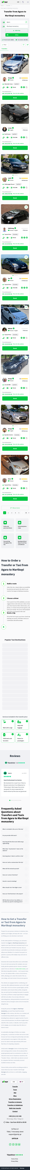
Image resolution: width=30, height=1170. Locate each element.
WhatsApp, (10, 1119)
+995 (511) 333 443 (15, 1116)
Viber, (15, 1119)
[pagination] (1, 512)
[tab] (15, 829)
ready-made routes (20, 969)
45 (26, 513)
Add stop (17, 30)
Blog (15, 1096)
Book (15, 98)
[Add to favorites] (26, 57)
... (22, 513)
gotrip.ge (15, 1138)
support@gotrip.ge (15, 1134)
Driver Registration (15, 1099)
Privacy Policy (14, 1161)
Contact (15, 1111)
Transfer (8, 5)
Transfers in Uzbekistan (15, 1105)
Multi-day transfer (15, 1108)
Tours (15, 1090)
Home (2, 5)
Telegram (20, 1119)
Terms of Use (14, 1159)
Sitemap (22, 1168)
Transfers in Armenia (15, 1102)
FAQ (15, 1093)
